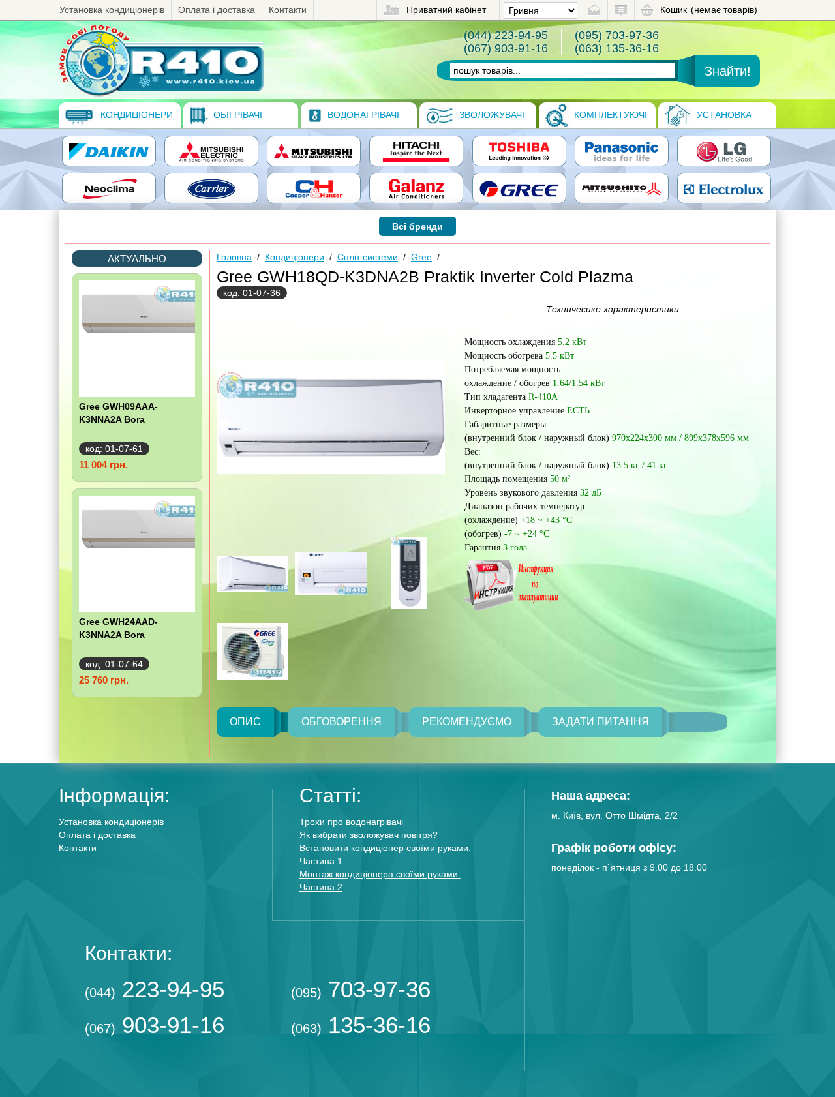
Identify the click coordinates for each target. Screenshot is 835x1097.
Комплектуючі (609, 115)
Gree (421, 257)
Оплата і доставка (216, 10)
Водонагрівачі (362, 115)
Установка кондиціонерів (111, 10)
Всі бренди (417, 226)
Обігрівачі (236, 115)
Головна (234, 257)
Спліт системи (367, 257)
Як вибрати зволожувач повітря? (368, 835)
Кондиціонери (135, 115)
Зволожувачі (490, 115)
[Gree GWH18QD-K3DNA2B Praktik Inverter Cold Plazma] (161, 60)
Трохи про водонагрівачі (351, 822)
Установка (723, 115)
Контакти (288, 10)
